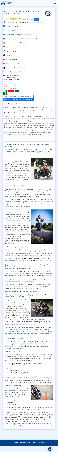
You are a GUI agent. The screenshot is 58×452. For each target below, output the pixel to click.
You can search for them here (33, 286)
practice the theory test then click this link (19, 333)
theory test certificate (27, 201)
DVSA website (43, 189)
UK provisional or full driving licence (19, 260)
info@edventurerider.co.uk (14, 26)
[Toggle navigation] (55, 2)
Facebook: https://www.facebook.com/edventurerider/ (22, 39)
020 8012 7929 (10, 30)
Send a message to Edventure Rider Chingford (18, 96)
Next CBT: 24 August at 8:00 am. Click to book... (18, 99)
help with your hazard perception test (30, 331)
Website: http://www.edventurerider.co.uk (18, 34)
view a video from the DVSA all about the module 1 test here (28, 354)
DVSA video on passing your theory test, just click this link (32, 329)
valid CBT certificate (43, 201)
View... (36, 19)
